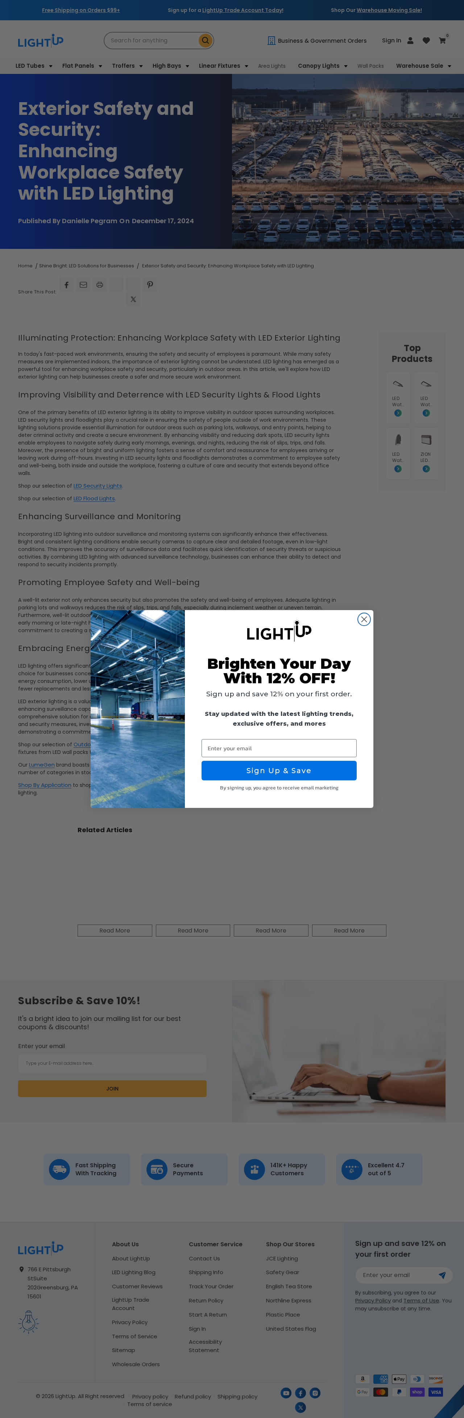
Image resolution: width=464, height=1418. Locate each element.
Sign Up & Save (279, 770)
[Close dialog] (364, 619)
